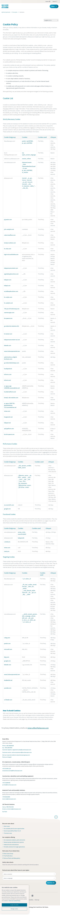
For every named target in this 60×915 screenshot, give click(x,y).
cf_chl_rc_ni (25, 620)
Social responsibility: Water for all (12, 831)
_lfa (29, 592)
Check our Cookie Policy (14, 900)
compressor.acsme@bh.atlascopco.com (12, 770)
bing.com (6, 657)
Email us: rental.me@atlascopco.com (11, 809)
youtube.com (7, 688)
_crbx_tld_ (25, 188)
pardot (24, 141)
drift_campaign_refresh (29, 616)
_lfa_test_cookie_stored (29, 584)
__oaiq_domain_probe (28, 590)
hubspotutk (21, 538)
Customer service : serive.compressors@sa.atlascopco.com (17, 752)
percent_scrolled (26, 465)
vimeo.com (7, 411)
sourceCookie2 (22, 534)
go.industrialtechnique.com (11, 363)
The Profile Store (8, 856)
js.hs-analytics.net (9, 229)
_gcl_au (33, 592)
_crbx (29, 184)
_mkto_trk (30, 586)
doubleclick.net (8, 680)
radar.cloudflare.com (10, 235)
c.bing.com (7, 638)
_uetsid (24, 588)
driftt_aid (33, 620)
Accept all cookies (14, 904)
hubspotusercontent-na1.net (12, 339)
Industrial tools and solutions (11, 844)
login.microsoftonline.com (11, 254)
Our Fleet (4, 811)
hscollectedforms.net (10, 392)
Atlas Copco (7, 826)
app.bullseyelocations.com (11, 274)
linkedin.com (7, 345)
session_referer (26, 158)
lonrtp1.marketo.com (10, 243)
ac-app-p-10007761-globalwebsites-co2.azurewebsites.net (10, 405)
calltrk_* (32, 186)
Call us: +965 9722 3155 (8, 807)
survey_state (21, 532)
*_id (23, 579)
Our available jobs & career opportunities (14, 828)
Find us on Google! (6, 757)
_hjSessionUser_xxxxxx (24, 485)
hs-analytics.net (8, 303)
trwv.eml (24, 184)
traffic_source (22, 467)
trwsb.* (27, 487)
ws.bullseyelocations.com (11, 291)
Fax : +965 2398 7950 (7, 747)
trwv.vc (24, 180)
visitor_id (28, 579)
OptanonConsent (27, 162)
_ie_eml (24, 182)
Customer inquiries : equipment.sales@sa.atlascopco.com (16, 749)
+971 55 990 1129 (6, 768)
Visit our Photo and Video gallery (12, 858)
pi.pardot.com (8, 219)
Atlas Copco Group (8, 853)
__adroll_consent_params (29, 614)
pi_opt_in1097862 (27, 143)
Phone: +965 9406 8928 (8, 745)
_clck (28, 479)
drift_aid (24, 618)
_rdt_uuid (31, 618)
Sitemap (37, 900)
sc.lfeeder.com (8, 700)
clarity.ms (6, 551)
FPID (19, 477)
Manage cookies (14, 908)
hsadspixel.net (8, 368)
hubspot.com (7, 280)
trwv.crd (30, 182)
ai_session (25, 172)
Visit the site (51, 883)
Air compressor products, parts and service (14, 840)
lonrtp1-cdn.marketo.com (11, 397)
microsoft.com (8, 649)
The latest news (8, 833)
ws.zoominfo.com (9, 505)
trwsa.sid (24, 592)
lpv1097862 (30, 141)
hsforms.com (7, 374)
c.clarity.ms (7, 542)
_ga (30, 475)
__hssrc (20, 479)
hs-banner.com (8, 334)
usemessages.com (9, 312)
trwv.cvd (29, 180)
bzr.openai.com (8, 318)
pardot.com (7, 643)
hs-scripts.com (8, 297)
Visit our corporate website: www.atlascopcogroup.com (16, 755)
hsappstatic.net (8, 417)
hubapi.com (7, 285)
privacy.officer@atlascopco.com (38, 728)
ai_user (25, 168)
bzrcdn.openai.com (9, 434)
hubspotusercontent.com (11, 268)
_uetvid (23, 477)
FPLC (24, 481)
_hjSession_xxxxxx (23, 475)
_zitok (24, 164)
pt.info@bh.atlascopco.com (9, 784)
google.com (7, 509)
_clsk (19, 465)
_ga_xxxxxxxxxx (22, 483)
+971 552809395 (6, 782)
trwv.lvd (24, 178)
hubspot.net (7, 423)
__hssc (20, 481)
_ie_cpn (29, 178)
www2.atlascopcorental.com (12, 351)
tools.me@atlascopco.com (9, 799)
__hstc (29, 477)
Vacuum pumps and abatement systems (14, 842)
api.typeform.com (9, 428)
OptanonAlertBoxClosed (28, 166)
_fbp (23, 594)
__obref (28, 594)
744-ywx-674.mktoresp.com (11, 309)
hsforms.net (7, 380)
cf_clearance (25, 186)
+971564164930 (6, 797)
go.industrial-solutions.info (11, 326)
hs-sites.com (7, 248)
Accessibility (30, 900)
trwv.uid (24, 586)
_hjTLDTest (21, 487)
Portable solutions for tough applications (14, 847)
